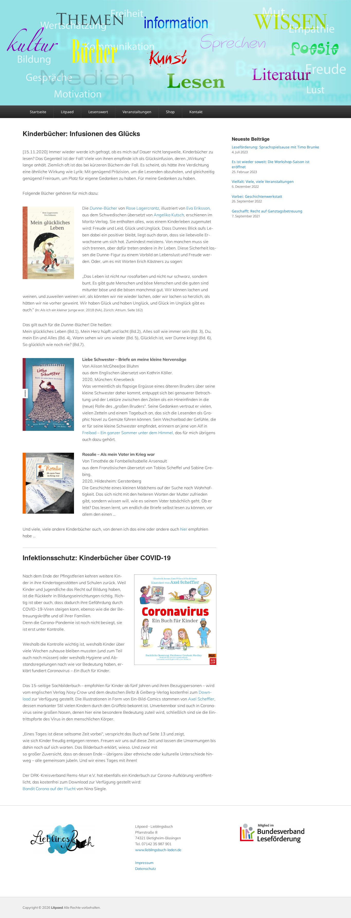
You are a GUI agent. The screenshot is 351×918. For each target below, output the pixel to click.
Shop (170, 111)
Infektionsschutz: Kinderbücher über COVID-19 (97, 557)
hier (183, 529)
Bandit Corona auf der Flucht (49, 788)
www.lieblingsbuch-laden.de (158, 850)
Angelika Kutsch (169, 214)
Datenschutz (145, 868)
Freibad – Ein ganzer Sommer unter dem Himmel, (128, 432)
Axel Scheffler (201, 698)
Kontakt (195, 111)
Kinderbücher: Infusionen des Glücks (81, 133)
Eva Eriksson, (198, 208)
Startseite (38, 111)
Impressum (144, 862)
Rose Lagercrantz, (143, 208)
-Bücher (103, 208)
